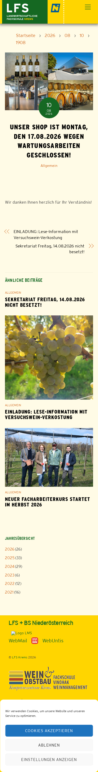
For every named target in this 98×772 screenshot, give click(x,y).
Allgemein (49, 165)
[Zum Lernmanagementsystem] (20, 633)
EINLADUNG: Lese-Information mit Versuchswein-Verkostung (46, 234)
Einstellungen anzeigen (49, 759)
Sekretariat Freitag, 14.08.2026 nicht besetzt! (49, 249)
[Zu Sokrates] (35, 640)
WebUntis (53, 640)
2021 (9, 592)
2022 (10, 583)
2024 (9, 566)
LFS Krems (19, 657)
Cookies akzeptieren (49, 730)
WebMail (18, 640)
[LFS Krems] (33, 11)
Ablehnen (49, 745)
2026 (9, 549)
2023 (9, 575)
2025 (10, 558)
